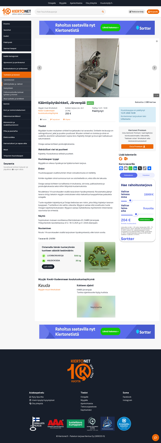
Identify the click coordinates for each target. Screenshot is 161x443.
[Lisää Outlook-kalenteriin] (126, 158)
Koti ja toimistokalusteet (14, 110)
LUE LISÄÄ (48, 266)
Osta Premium (136, 146)
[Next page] (154, 67)
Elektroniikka (9, 137)
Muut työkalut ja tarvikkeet (14, 99)
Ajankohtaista (76, 3)
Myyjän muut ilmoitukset (49, 289)
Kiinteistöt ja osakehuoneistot (11, 123)
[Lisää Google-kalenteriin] (120, 158)
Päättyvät (8, 42)
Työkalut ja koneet (12, 75)
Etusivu (7, 23)
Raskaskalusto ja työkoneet (16, 68)
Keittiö (6, 104)
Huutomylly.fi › (106, 3)
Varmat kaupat (10, 48)
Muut (6, 149)
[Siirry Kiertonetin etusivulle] (16, 11)
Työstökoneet (9, 80)
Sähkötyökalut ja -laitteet (13, 84)
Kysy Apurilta (37, 397)
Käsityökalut (8, 88)
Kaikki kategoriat (11, 56)
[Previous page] (39, 67)
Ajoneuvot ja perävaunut (14, 62)
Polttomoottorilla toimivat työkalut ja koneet (13, 93)
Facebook (127, 397)
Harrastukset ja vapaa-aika (15, 143)
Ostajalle (52, 3)
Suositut (7, 30)
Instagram (127, 400)
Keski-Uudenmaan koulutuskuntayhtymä (48, 112)
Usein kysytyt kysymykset (43, 400)
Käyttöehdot (86, 410)
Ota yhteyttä (91, 3)
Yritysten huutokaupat (13, 155)
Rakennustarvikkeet (12, 116)
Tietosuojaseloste (89, 406)
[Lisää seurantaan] (157, 41)
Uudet (6, 36)
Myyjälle (62, 3)
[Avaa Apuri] (155, 437)
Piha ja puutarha (11, 131)
